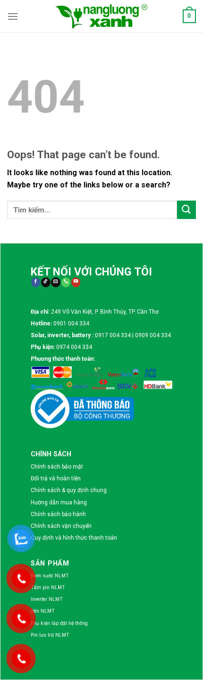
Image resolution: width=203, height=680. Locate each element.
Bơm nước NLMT (50, 575)
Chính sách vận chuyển (61, 526)
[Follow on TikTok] (45, 282)
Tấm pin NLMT (48, 587)
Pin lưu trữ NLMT (50, 635)
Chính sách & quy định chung (69, 490)
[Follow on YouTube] (75, 282)
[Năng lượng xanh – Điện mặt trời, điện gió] (101, 16)
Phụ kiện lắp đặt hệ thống (59, 623)
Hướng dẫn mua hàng (59, 502)
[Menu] (12, 16)
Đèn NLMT (43, 611)
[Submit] (186, 210)
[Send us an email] (55, 282)
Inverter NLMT (47, 599)
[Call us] (65, 282)
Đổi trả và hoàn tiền (56, 478)
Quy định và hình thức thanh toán (74, 537)
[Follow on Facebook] (35, 282)
